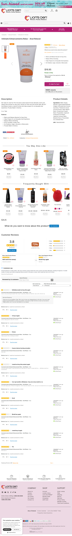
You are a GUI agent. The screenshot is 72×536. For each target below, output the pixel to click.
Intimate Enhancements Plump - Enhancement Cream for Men (22, 169)
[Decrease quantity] (45, 80)
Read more (13, 526)
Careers (30, 493)
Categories (4, 34)
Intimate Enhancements (32, 138)
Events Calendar (41, 511)
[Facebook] (11, 492)
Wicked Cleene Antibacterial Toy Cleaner (8, 205)
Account (45, 491)
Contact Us (31, 500)
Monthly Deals (46, 496)
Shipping (59, 494)
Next (51, 463)
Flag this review (13, 309)
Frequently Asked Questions (44, 513)
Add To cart (55, 84)
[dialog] (11, 526)
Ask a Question (48, 52)
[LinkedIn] (15, 492)
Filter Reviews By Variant (50, 283)
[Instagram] (2, 492)
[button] (1, 23)
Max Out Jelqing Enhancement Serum (63, 169)
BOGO (61, 29)
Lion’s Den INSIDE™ (48, 494)
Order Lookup (61, 491)
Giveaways (45, 498)
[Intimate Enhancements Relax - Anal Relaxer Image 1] (26, 63)
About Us (30, 491)
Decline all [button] (16, 529)
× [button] (20, 519)
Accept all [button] (7, 529)
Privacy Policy (61, 500)
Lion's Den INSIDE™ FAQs (54, 511)
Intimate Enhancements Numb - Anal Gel (20, 205)
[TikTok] (13, 492)
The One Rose (57, 204)
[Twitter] (8, 492)
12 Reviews (55, 45)
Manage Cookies (61, 501)
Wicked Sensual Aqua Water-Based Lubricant (33, 205)
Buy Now (9, 176)
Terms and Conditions (63, 503)
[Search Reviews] (52, 280)
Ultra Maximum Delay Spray (36, 169)
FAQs (58, 493)
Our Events (31, 496)
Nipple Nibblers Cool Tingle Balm (9, 169)
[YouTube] (5, 492)
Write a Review (62, 45)
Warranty (59, 498)
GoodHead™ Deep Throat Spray (45, 205)
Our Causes (31, 498)
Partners (30, 494)
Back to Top (15, 462)
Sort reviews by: (36, 283)
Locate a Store (46, 493)
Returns (59, 496)
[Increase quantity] (51, 80)
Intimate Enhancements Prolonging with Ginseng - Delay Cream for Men (49, 169)
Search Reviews (23, 277)
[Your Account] (68, 23)
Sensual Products (12, 34)
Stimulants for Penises (23, 34)
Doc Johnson (10, 138)
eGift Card (45, 500)
